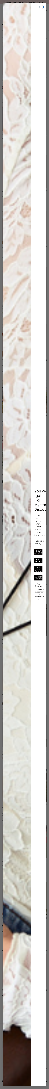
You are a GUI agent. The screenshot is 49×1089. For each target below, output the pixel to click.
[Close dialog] (41, 7)
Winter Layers (38, 577)
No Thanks (38, 585)
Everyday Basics (38, 569)
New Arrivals (38, 552)
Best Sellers (38, 560)
